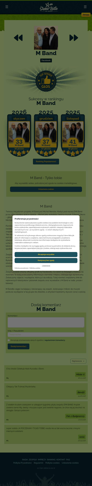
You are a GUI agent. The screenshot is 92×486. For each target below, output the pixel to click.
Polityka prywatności (22, 268)
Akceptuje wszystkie (46, 254)
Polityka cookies (34, 268)
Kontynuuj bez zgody (46, 260)
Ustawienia (46, 265)
